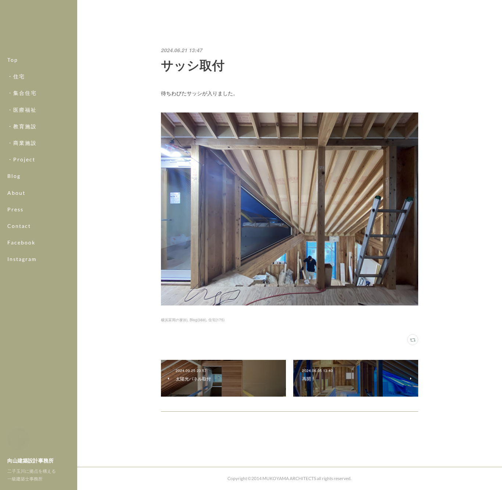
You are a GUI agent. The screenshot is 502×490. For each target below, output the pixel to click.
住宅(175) (216, 319)
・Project (21, 159)
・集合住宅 (22, 93)
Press (15, 209)
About (16, 193)
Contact (19, 226)
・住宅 (16, 76)
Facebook (21, 242)
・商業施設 (22, 143)
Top (12, 60)
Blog (14, 176)
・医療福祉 (22, 110)
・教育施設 (22, 126)
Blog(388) (198, 319)
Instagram (22, 259)
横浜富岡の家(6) (174, 319)
